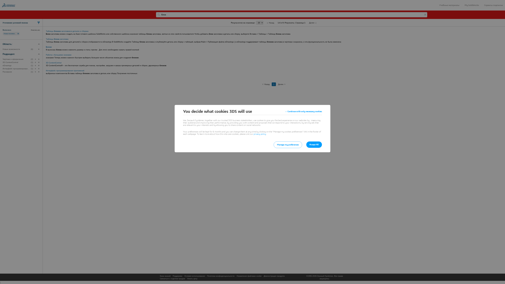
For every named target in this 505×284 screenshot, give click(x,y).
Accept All (314, 145)
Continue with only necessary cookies (304, 111)
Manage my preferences (288, 145)
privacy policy (260, 134)
